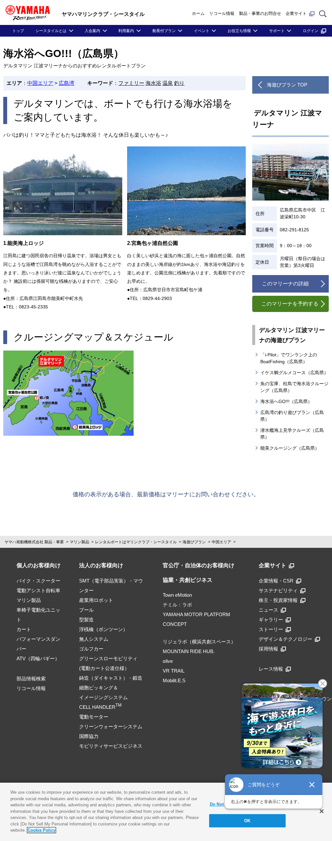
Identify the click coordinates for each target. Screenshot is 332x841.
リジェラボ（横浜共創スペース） (199, 641)
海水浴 (153, 83)
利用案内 (126, 31)
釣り (179, 83)
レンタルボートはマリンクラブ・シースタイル (136, 542)
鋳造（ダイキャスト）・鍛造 (110, 678)
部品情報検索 (31, 678)
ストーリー (271, 629)
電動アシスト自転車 (38, 590)
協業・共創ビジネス (187, 580)
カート (24, 629)
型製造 (86, 619)
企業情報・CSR (276, 580)
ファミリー (131, 83)
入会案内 (92, 31)
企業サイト (296, 13)
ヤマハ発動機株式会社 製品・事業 (34, 542)
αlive (168, 661)
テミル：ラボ (177, 604)
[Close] (321, 811)
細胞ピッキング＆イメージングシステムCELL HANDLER (103, 697)
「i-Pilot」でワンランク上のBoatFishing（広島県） (288, 358)
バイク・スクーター (38, 580)
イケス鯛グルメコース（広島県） (294, 372)
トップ (18, 31)
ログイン (310, 31)
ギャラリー (271, 619)
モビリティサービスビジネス (110, 746)
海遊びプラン (194, 542)
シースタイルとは (50, 31)
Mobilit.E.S (174, 680)
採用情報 (268, 648)
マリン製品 (79, 542)
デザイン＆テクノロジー (285, 639)
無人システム (93, 639)
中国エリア (40, 83)
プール (86, 610)
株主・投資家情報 (278, 600)
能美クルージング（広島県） (289, 448)
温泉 (167, 83)
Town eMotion (177, 595)
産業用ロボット (96, 600)
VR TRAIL (173, 671)
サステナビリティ (278, 590)
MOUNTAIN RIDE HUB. (189, 651)
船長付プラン (164, 31)
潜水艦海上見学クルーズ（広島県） (292, 434)
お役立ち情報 (239, 31)
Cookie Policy (41, 830)
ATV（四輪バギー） (38, 658)
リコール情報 (221, 13)
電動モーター (93, 717)
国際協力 (89, 736)
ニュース (268, 610)
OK (247, 820)
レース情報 (271, 669)
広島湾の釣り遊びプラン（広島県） (292, 416)
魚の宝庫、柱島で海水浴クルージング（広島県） (294, 387)
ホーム (198, 13)
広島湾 (66, 83)
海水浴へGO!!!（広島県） (286, 401)
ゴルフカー (91, 648)
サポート (277, 31)
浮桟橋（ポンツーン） (103, 629)
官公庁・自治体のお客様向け (198, 565)
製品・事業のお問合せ (260, 13)
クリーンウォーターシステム (110, 726)
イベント (201, 31)
